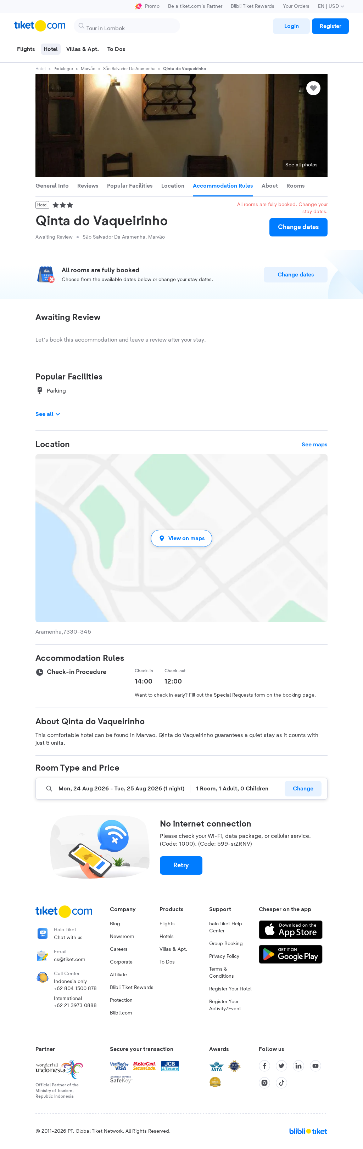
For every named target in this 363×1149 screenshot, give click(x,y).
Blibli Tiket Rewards (252, 6)
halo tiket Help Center (225, 927)
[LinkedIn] (298, 1065)
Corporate (121, 962)
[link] (291, 26)
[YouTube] (315, 1065)
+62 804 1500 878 (75, 988)
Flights (167, 924)
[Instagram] (264, 1082)
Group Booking (226, 944)
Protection (121, 1000)
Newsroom (122, 936)
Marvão (88, 69)
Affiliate (118, 975)
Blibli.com (121, 1013)
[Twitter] (281, 1065)
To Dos (167, 962)
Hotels (167, 936)
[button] (181, 538)
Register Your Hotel (230, 989)
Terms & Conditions (221, 972)
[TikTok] (281, 1082)
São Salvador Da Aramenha (129, 69)
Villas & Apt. (173, 949)
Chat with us (68, 937)
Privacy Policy (224, 956)
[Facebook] (264, 1065)
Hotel (40, 69)
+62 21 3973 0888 (75, 1005)
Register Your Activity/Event (225, 1005)
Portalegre (63, 69)
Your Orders (296, 6)
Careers (119, 949)
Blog (115, 924)
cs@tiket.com (69, 959)
